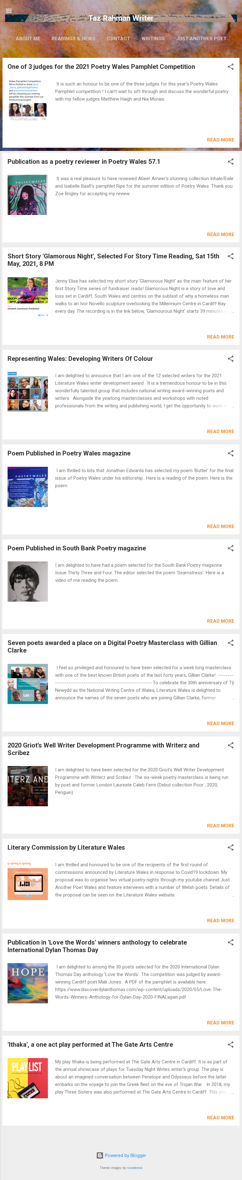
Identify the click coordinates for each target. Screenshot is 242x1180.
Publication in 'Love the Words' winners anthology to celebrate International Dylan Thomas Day (97, 946)
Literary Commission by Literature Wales (66, 847)
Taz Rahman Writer (121, 18)
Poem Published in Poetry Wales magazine (69, 453)
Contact (118, 38)
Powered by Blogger (125, 1155)
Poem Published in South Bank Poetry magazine (77, 548)
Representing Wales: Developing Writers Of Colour (80, 358)
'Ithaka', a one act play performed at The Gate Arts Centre (90, 1044)
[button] (230, 68)
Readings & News (73, 38)
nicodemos (135, 1168)
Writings (153, 38)
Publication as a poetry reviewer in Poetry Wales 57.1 (84, 161)
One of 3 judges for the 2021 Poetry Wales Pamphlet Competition (101, 66)
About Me (28, 38)
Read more (220, 140)
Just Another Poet (201, 38)
